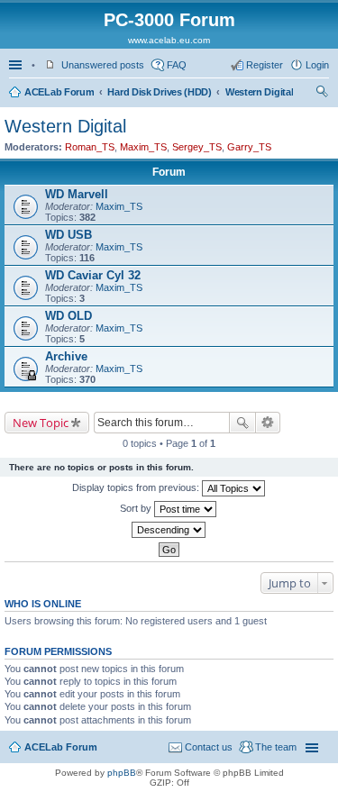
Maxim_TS (143, 146)
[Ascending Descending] (169, 530)
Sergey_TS (197, 146)
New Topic (41, 422)
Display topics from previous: (137, 487)
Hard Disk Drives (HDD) (159, 91)
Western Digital (259, 91)
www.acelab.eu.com (169, 40)
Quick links (17, 65)
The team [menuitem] (276, 747)
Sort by (137, 508)
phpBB (121, 773)
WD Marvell (76, 194)
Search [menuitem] (322, 93)
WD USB (68, 234)
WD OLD (68, 316)
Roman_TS (89, 146)
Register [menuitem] (264, 64)
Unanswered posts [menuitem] (102, 64)
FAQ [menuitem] (177, 64)
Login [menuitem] (317, 64)
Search (242, 422)
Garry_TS (249, 146)
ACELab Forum (59, 91)
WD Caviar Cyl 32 (93, 275)
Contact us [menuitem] (209, 747)
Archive (66, 356)
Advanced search (268, 422)
